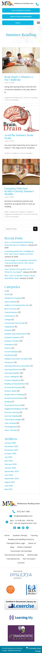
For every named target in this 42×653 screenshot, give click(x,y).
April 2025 (8, 461)
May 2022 (8, 489)
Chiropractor (10, 316)
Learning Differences (13, 369)
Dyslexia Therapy (11, 341)
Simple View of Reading (14, 394)
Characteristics (11, 312)
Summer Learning (30, 98)
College (7, 319)
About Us (32, 543)
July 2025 (8, 457)
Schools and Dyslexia (13, 387)
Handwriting (9, 355)
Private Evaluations (12, 380)
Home (6, 535)
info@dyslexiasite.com (23, 516)
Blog (12, 547)
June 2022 (8, 486)
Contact (21, 563)
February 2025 (10, 464)
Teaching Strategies (12, 419)
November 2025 (11, 450)
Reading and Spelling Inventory (21, 539)
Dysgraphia (9, 326)
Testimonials (32, 555)
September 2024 (11, 471)
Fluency (7, 348)
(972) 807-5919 (23, 511)
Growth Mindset (11, 351)
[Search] (35, 229)
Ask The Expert (29, 559)
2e (5, 291)
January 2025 (10, 468)
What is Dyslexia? (24, 547)
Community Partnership (14, 323)
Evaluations (9, 344)
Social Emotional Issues (14, 398)
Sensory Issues (10, 391)
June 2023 (8, 475)
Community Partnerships (21, 551)
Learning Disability (12, 373)
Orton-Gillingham (11, 376)
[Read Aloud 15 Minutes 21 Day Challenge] (21, 75)
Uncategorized (10, 426)
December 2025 (11, 446)
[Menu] (38, 23)
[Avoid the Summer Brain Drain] (21, 131)
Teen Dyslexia (10, 423)
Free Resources (13, 559)
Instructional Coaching (14, 555)
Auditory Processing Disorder (16, 305)
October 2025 (10, 453)
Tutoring (34, 535)
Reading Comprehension (14, 384)
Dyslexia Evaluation (12, 337)
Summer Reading (12, 100)
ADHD (6, 212)
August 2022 (9, 482)
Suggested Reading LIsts (13, 98)
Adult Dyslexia (10, 302)
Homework (9, 362)
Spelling (15, 153)
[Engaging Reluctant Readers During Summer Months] (21, 189)
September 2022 (11, 478)
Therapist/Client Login (15, 543)
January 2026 (10, 443)
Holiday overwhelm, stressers (16, 359)
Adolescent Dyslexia (17, 212)
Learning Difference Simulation (17, 366)
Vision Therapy (10, 430)
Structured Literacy (12, 405)
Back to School (10, 309)
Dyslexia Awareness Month (15, 334)
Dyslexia (7, 153)
